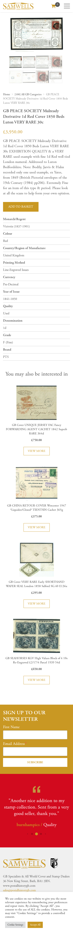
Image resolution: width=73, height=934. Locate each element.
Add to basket (20, 207)
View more (36, 451)
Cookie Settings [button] (15, 925)
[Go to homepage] (18, 6)
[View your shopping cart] (53, 5)
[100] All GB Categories (28, 94)
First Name (11, 727)
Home (6, 94)
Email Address (14, 743)
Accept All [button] (35, 925)
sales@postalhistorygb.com (19, 890)
